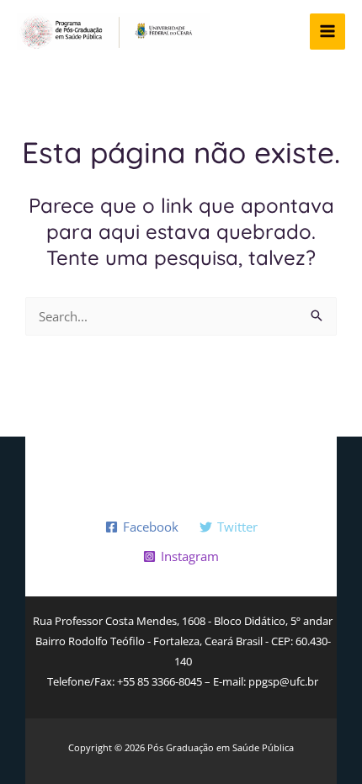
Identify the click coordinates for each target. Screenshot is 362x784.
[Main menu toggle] (328, 31)
